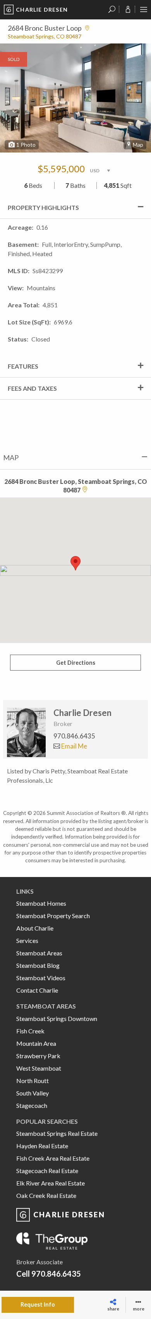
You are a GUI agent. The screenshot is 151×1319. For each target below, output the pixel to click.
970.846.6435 (56, 1273)
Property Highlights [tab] (43, 207)
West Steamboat (38, 1068)
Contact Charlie (37, 990)
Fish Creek (30, 1031)
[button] (75, 563)
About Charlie (34, 928)
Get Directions (75, 662)
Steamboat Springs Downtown (56, 1018)
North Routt (32, 1080)
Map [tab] (11, 457)
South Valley (32, 1093)
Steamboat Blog (38, 965)
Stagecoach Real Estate (47, 1170)
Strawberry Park (38, 1055)
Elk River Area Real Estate (50, 1183)
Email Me (73, 746)
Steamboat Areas (39, 953)
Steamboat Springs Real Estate (57, 1133)
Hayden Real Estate (42, 1145)
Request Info (38, 1304)
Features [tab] (23, 366)
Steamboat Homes (41, 903)
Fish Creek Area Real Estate (52, 1158)
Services (27, 940)
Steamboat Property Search (53, 915)
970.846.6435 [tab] (74, 736)
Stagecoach (31, 1105)
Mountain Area (36, 1043)
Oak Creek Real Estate (46, 1195)
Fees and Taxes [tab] (32, 388)
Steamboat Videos (40, 977)
